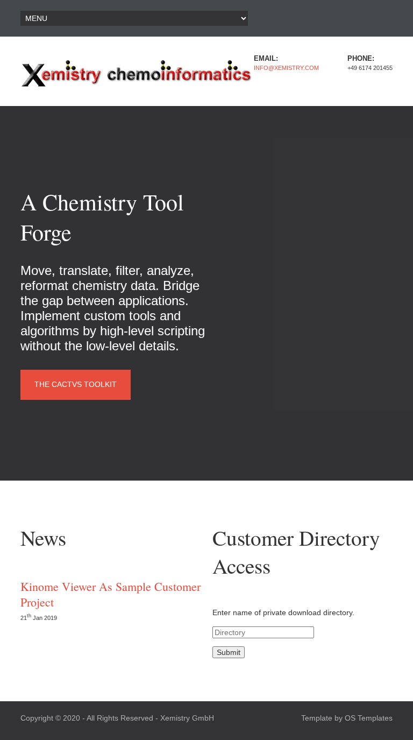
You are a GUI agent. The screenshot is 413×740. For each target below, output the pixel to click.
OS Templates (369, 718)
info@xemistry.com (286, 68)
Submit (228, 652)
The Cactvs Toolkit (75, 384)
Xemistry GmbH (187, 718)
